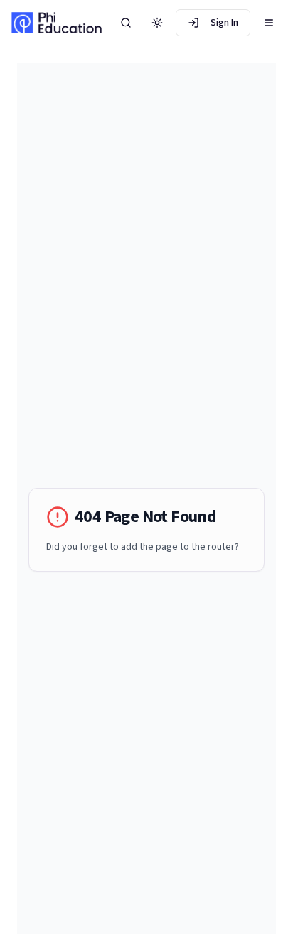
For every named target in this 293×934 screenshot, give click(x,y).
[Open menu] (269, 23)
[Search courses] (126, 23)
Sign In (224, 23)
